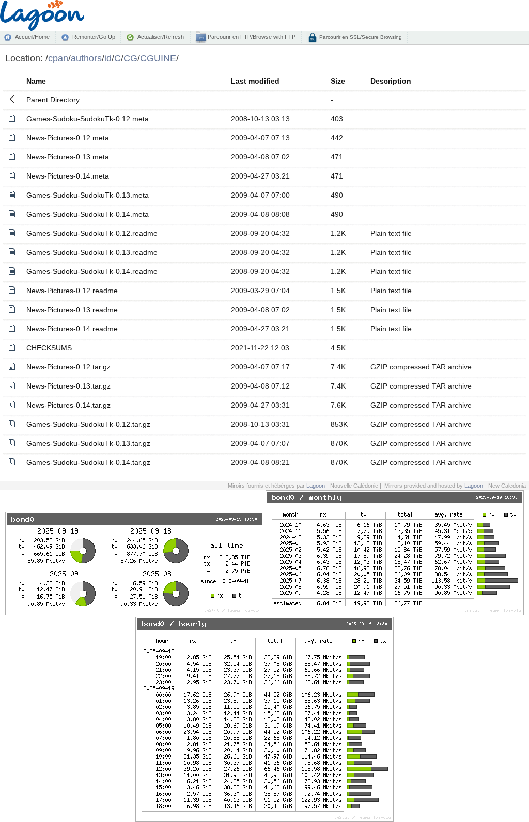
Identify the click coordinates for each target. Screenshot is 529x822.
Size (338, 81)
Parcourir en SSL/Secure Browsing (360, 37)
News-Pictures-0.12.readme (72, 290)
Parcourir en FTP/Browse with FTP (250, 37)
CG (130, 58)
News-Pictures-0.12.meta (67, 138)
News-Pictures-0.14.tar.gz (68, 405)
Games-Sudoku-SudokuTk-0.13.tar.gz (88, 443)
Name (36, 81)
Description (390, 81)
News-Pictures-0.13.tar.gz (68, 386)
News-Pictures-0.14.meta (67, 176)
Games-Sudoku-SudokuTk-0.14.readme (92, 271)
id (108, 58)
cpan (58, 58)
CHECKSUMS (49, 348)
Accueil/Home (32, 37)
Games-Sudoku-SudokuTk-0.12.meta (87, 119)
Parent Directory (53, 99)
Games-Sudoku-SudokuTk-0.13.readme (92, 252)
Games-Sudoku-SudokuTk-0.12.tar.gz (88, 424)
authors (86, 58)
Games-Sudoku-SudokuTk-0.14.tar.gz (88, 462)
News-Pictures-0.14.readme (72, 329)
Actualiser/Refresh (160, 37)
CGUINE (158, 58)
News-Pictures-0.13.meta (67, 157)
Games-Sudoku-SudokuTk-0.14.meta (87, 214)
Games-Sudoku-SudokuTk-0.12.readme (92, 233)
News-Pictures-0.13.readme (72, 309)
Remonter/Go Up (93, 37)
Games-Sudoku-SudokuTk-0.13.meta (87, 195)
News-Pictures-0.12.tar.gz (68, 367)
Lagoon (315, 485)
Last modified (255, 81)
